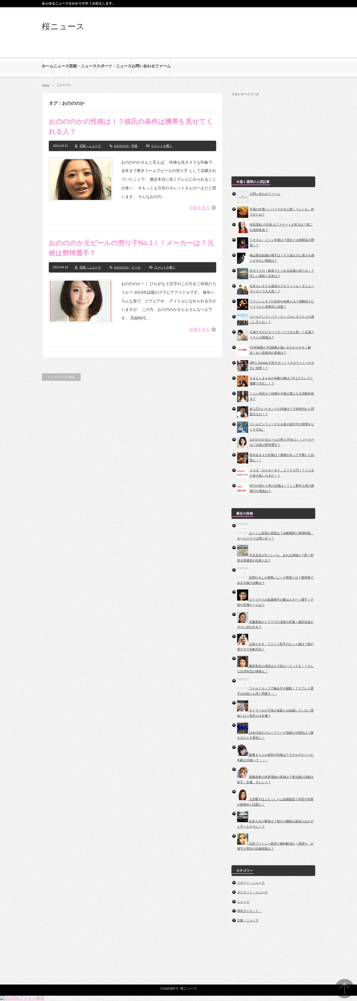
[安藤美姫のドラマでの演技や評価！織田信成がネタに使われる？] (243, 621)
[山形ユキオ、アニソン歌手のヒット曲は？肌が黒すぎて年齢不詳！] (243, 644)
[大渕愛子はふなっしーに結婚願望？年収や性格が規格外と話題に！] (243, 799)
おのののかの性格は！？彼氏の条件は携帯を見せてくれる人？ (131, 126)
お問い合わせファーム (265, 193)
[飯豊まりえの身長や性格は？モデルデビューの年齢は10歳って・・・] (243, 754)
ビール (136, 267)
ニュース (243, 901)
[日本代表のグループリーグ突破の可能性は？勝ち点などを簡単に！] (243, 732)
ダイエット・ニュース (252, 892)
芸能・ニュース (90, 145)
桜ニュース (63, 26)
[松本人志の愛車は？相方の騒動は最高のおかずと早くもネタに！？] (243, 821)
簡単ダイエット (249, 910)
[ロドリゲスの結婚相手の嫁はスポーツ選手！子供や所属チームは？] (243, 599)
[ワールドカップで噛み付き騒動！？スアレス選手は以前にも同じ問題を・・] (243, 688)
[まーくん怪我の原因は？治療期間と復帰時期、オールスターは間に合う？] (243, 533)
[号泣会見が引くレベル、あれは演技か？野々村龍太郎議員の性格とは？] (243, 555)
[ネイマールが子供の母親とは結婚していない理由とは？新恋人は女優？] (243, 710)
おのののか (121, 145)
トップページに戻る (61, 377)
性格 (134, 145)
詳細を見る (199, 207)
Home (45, 85)
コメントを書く (161, 145)
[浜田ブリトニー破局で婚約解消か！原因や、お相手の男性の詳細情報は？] (243, 843)
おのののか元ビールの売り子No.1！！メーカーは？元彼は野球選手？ (131, 248)
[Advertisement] (273, 131)
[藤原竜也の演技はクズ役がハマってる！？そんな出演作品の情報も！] (243, 666)
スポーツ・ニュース (251, 882)
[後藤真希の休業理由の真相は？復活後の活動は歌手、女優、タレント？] (243, 776)
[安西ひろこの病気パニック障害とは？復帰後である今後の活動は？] (243, 577)
